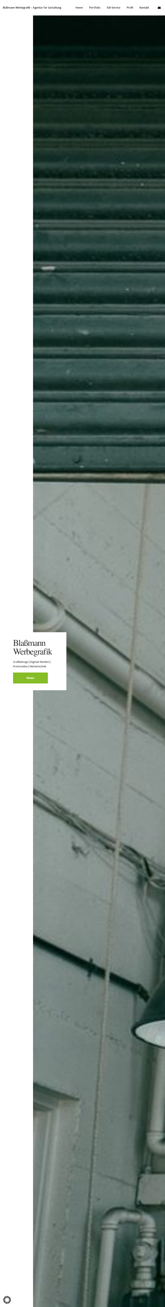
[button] (7, 1300)
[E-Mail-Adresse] (159, 8)
